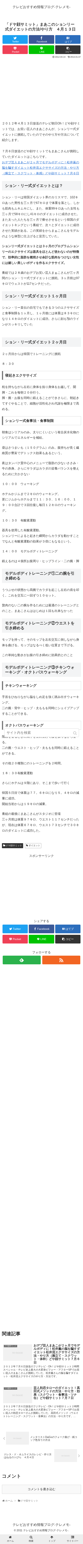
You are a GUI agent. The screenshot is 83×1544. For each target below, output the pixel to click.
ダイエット (34, 845)
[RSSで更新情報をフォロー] (61, 960)
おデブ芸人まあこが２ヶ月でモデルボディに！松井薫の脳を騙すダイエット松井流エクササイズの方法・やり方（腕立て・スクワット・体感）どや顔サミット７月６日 (40, 168)
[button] (75, 733)
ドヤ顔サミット (14, 845)
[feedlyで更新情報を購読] (22, 960)
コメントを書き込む (41, 1489)
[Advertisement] (41, 88)
